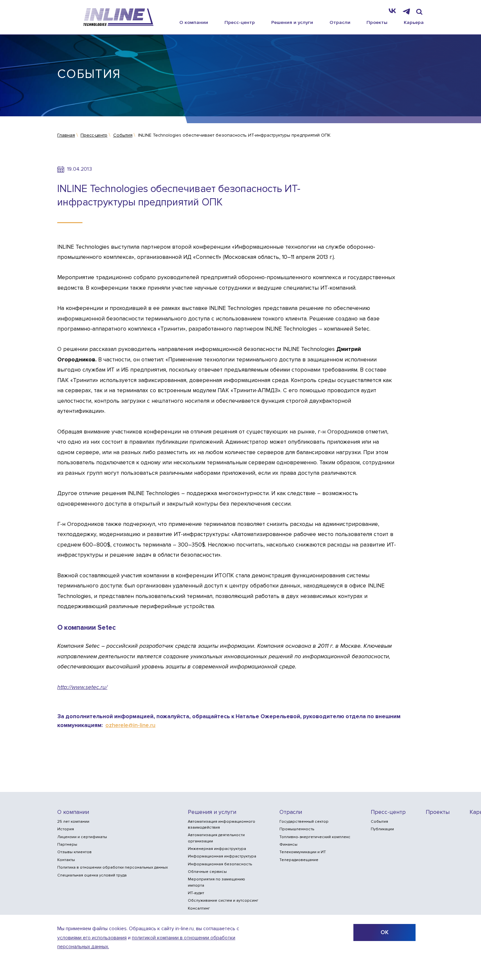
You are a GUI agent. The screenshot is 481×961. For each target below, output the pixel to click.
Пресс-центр (239, 22)
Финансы (288, 844)
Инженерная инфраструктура (217, 848)
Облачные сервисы (207, 871)
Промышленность (296, 829)
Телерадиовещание (298, 859)
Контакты (66, 859)
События (379, 821)
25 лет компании (73, 821)
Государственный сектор (304, 821)
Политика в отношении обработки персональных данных (112, 867)
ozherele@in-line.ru (130, 725)
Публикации (382, 829)
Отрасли (340, 22)
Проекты (376, 22)
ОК (384, 932)
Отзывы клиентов (74, 852)
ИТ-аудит (196, 893)
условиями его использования (92, 938)
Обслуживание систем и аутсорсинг (223, 900)
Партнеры (67, 844)
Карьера (414, 22)
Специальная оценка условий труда (92, 875)
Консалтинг (199, 908)
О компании (193, 22)
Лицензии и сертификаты (82, 837)
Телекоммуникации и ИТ (302, 852)
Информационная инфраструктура (222, 856)
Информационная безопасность (220, 864)
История (65, 829)
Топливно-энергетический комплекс (314, 837)
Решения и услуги (292, 22)
